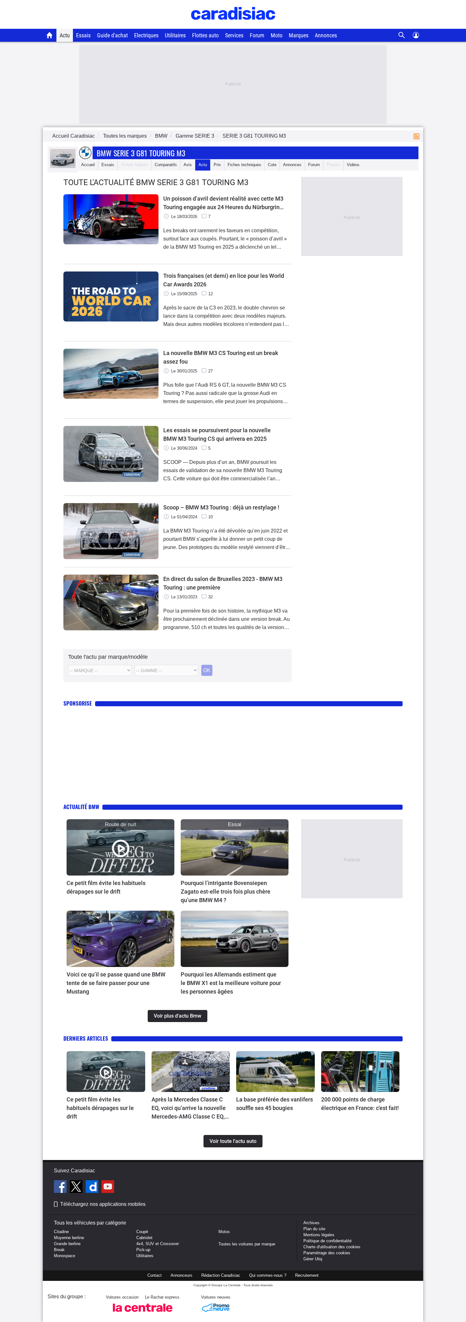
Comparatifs (166, 164)
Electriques (146, 35)
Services (234, 35)
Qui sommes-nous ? (267, 1275)
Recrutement (307, 1275)
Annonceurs (181, 1275)
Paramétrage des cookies (326, 1252)
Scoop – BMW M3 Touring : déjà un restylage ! (221, 507)
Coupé (142, 1231)
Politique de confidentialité (327, 1240)
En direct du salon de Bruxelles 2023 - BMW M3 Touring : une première (222, 583)
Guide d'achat (112, 35)
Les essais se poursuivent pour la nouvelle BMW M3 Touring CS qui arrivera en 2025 (217, 434)
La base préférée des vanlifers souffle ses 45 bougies (274, 1103)
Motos (224, 1231)
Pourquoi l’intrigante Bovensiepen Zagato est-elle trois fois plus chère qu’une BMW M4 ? (225, 891)
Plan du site (314, 1228)
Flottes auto (205, 35)
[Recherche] (402, 35)
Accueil (88, 164)
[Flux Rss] (417, 135)
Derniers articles (85, 1038)
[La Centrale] (142, 1313)
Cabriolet (144, 1237)
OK (206, 670)
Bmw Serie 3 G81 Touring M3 (141, 153)
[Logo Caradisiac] (233, 25)
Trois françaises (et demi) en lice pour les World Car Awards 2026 (223, 280)
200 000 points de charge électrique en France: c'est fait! (360, 1103)
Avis (188, 164)
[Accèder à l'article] (120, 847)
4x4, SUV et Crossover (157, 1243)
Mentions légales (318, 1234)
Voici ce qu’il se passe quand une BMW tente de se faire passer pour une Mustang (116, 983)
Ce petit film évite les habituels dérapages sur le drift (106, 887)
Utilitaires (175, 35)
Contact (154, 1275)
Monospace (64, 1255)
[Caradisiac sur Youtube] (107, 1187)
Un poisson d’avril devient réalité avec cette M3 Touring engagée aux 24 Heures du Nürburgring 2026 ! (223, 203)
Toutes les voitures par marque (246, 1244)
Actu (65, 35)
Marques (298, 35)
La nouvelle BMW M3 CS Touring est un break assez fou (220, 357)
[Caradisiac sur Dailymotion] (93, 1187)
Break (59, 1249)
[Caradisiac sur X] (77, 1187)
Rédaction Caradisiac (220, 1275)
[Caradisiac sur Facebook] (61, 1187)
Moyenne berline (69, 1237)
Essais (83, 35)
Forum (257, 35)
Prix (217, 164)
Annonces (326, 35)
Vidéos (353, 164)
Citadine (61, 1231)
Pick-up (143, 1249)
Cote (272, 164)
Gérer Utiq (312, 1259)
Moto (276, 35)
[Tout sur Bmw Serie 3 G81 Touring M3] (62, 166)
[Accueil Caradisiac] (49, 35)
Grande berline (67, 1243)
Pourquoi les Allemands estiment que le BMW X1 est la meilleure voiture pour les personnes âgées (231, 983)
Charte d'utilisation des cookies (331, 1246)
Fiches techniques (244, 164)
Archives (311, 1222)
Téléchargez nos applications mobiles (103, 1204)
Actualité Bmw (81, 807)
